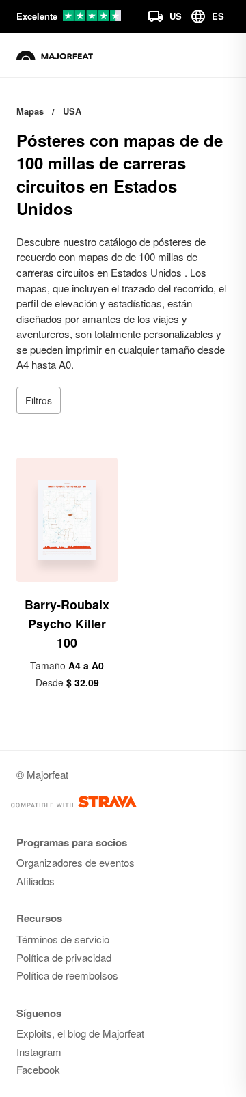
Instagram (39, 1051)
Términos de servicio (62, 939)
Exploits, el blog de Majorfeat (80, 1033)
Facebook (38, 1069)
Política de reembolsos (67, 975)
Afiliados (35, 881)
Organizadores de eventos (75, 862)
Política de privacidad (63, 957)
